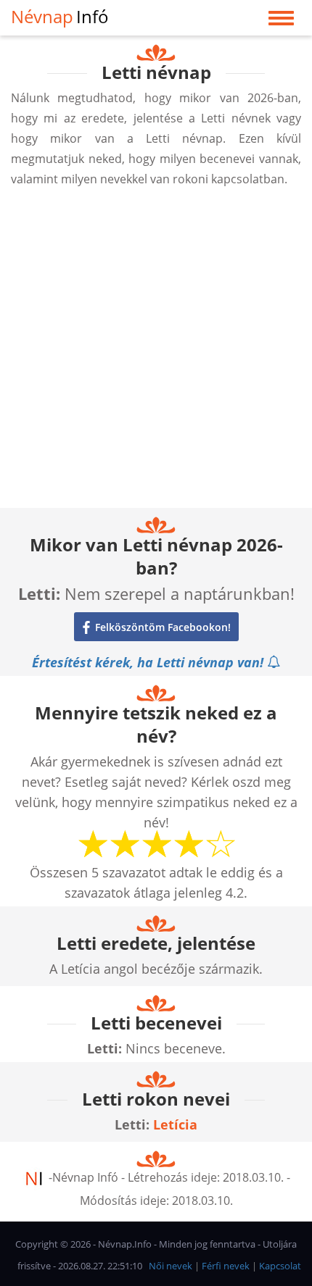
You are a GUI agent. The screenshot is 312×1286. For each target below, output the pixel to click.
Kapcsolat (280, 1265)
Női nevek (170, 1265)
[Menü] (281, 21)
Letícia (175, 1124)
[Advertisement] (156, 352)
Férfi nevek (226, 1265)
